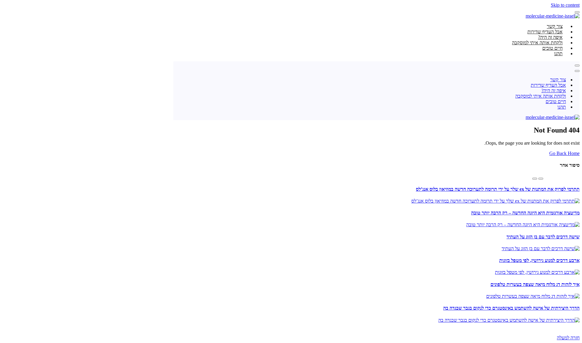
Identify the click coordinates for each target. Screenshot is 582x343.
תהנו (558, 53)
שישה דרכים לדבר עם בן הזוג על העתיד (543, 236)
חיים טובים (556, 101)
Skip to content (565, 5)
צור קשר (558, 79)
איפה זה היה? (553, 90)
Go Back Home (564, 153)
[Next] (534, 179)
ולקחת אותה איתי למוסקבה (540, 96)
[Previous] (540, 179)
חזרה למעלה (568, 337)
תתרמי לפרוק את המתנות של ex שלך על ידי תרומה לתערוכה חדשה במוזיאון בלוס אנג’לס (498, 189)
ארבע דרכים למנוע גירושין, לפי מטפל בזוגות (539, 260)
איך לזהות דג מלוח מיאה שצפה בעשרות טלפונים (535, 284)
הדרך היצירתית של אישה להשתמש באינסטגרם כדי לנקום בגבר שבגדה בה (511, 308)
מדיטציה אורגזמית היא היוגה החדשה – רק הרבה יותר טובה (525, 212)
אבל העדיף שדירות (548, 85)
